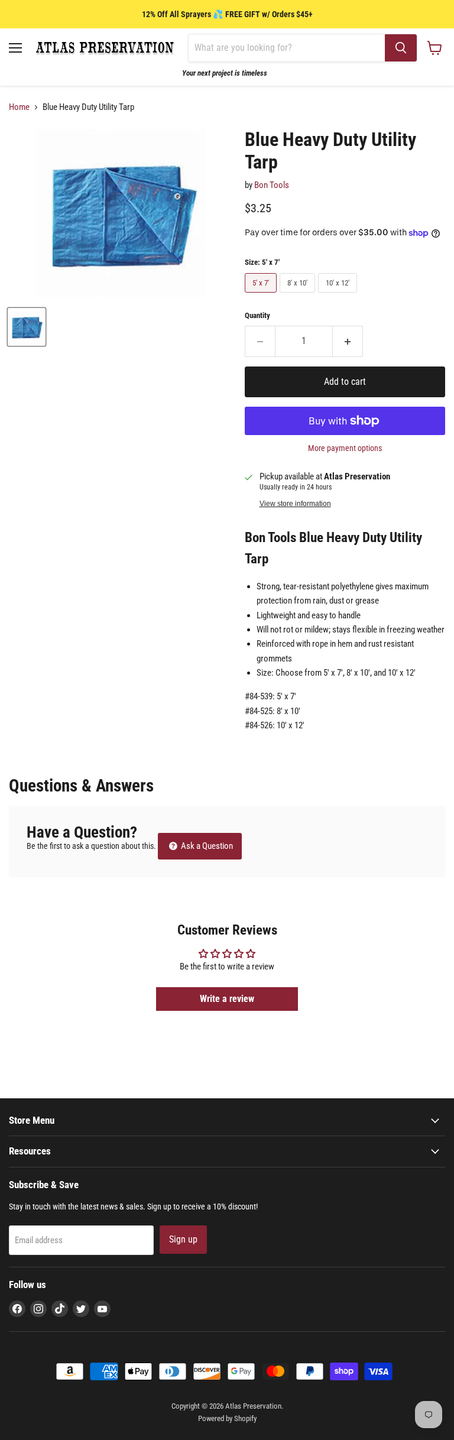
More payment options (345, 448)
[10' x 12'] (339, 295)
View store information (295, 504)
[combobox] (287, 47)
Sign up (183, 1239)
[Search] (401, 47)
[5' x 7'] (262, 295)
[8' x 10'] (299, 295)
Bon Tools (271, 185)
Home (19, 107)
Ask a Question (206, 846)
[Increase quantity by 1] (348, 341)
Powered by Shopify (227, 1418)
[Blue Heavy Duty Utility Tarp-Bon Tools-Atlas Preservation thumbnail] (27, 327)
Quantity (257, 315)
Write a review (227, 998)
